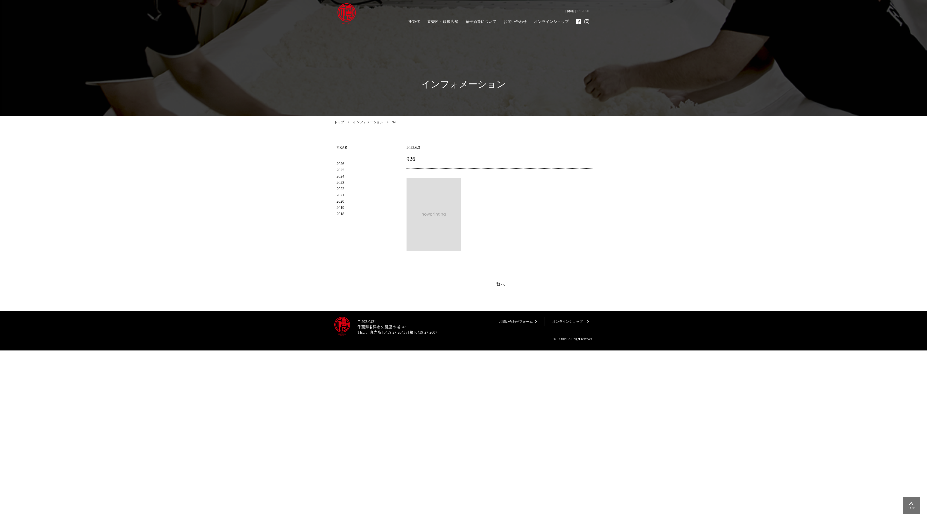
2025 (340, 170)
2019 (340, 208)
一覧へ (498, 284)
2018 (340, 214)
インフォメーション (368, 122)
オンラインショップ (551, 22)
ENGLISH (583, 11)
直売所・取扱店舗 (442, 22)
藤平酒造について (480, 22)
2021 (340, 195)
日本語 (569, 11)
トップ (339, 122)
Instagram (586, 21)
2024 (340, 176)
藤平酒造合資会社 (346, 14)
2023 (340, 182)
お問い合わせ (515, 22)
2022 (340, 189)
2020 (340, 201)
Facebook (578, 21)
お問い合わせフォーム (516, 321)
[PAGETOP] (911, 505)
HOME (414, 22)
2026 (340, 164)
